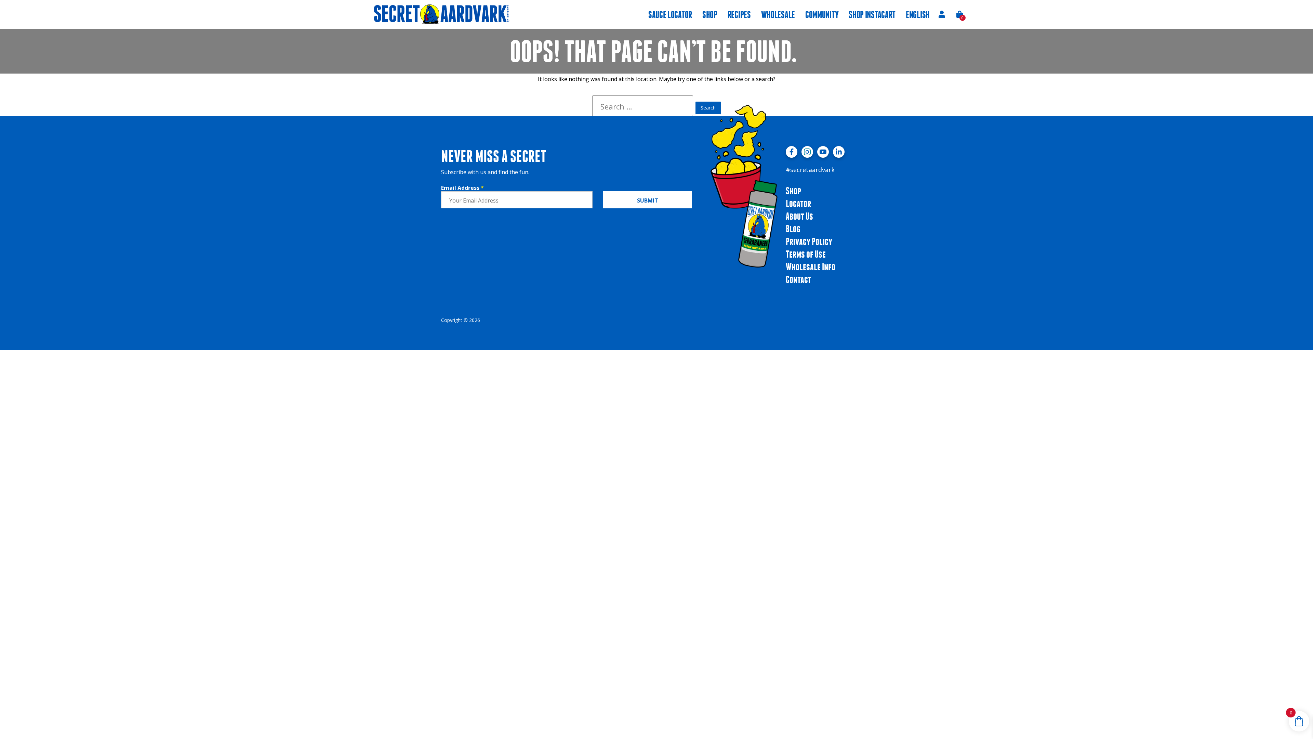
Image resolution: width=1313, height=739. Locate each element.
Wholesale (778, 15)
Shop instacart (872, 15)
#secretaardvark (810, 170)
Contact (798, 279)
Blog (793, 229)
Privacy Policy (809, 241)
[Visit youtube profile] (823, 152)
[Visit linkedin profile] (839, 152)
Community (821, 15)
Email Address (462, 188)
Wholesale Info (810, 267)
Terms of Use (806, 254)
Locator (798, 203)
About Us (799, 216)
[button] (960, 14)
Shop (709, 15)
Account (941, 14)
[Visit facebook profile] (791, 152)
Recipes (739, 15)
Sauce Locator (670, 15)
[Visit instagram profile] (807, 152)
